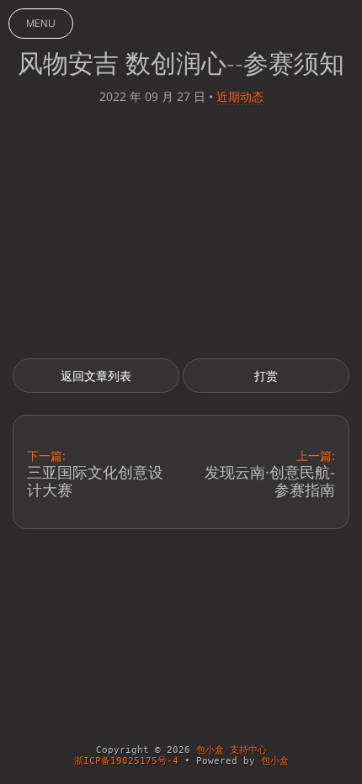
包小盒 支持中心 (231, 749)
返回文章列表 (96, 376)
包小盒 (275, 760)
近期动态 (240, 96)
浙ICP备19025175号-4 (126, 760)
